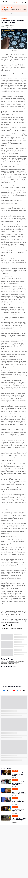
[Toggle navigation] (26, 2)
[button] (2, 9)
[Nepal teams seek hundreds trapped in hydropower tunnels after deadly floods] (6, 818)
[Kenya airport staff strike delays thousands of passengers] (6, 781)
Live (22, 2)
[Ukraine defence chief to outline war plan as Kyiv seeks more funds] (6, 808)
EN (16, 2)
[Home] (4, 2)
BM (14, 2)
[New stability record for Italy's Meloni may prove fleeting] (6, 772)
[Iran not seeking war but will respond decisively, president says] (6, 799)
